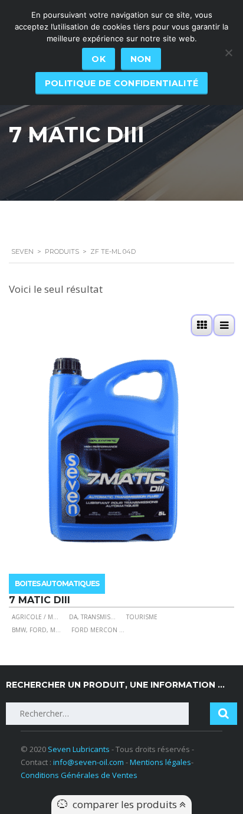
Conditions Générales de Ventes (79, 775)
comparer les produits (126, 804)
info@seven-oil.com (88, 762)
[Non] (228, 52)
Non (141, 59)
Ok (98, 59)
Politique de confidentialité (121, 83)
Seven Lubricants (79, 749)
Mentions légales (160, 762)
